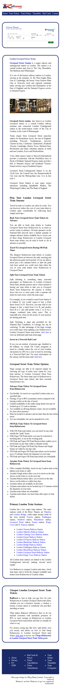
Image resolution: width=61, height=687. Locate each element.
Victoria (30, 517)
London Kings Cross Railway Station (32, 555)
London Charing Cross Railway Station (32, 534)
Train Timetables (51, 661)
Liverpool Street (17, 522)
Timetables (37, 13)
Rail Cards (47, 13)
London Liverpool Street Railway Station (33, 552)
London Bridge (20, 514)
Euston (34, 522)
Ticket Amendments (32, 666)
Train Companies (51, 666)
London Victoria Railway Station (30, 529)
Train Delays (26, 13)
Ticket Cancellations (32, 661)
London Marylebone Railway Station (31, 550)
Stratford (21, 519)
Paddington (46, 517)
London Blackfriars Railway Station (31, 542)
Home (5, 13)
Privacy (14, 660)
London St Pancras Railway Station (31, 539)
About (13, 658)
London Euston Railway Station (29, 537)
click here (45, 332)
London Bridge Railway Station (29, 545)
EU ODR (13, 664)
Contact (55, 13)
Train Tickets (14, 13)
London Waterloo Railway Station (30, 532)
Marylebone (39, 519)
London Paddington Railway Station (31, 547)
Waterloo (47, 512)
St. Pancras (22, 525)
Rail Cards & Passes (32, 656)
